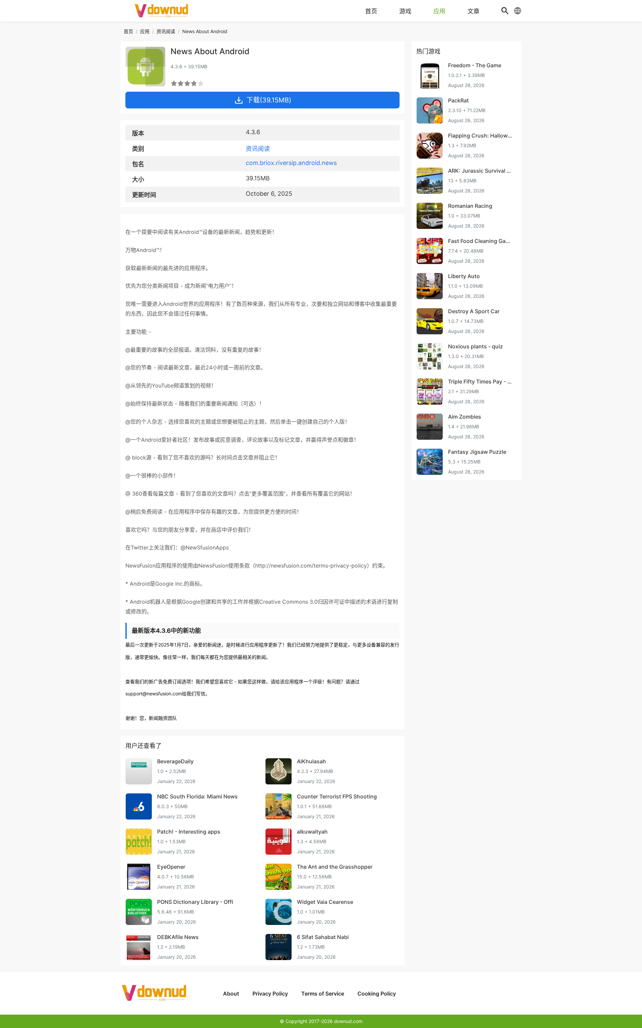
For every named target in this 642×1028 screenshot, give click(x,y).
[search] (505, 10)
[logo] (162, 10)
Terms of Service (322, 993)
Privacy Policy (270, 993)
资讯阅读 (165, 31)
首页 (128, 31)
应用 (144, 31)
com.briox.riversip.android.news (291, 162)
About (231, 993)
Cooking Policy (376, 993)
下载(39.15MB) (268, 100)
